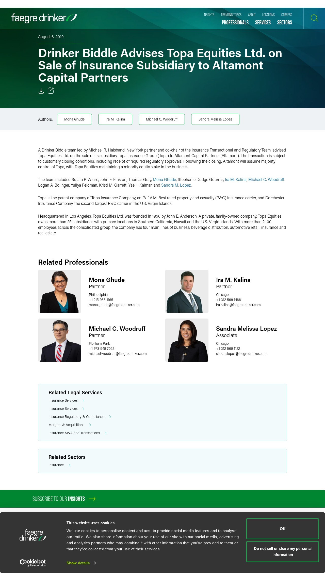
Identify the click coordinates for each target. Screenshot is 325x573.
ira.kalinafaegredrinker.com (238, 304)
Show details (78, 563)
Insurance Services (62, 400)
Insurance (56, 464)
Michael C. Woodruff (161, 119)
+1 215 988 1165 (101, 299)
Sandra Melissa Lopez (215, 119)
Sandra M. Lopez (176, 185)
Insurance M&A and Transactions (74, 432)
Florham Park (99, 343)
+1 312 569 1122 (228, 348)
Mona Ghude (74, 119)
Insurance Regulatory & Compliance (76, 416)
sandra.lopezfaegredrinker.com (241, 353)
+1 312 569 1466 (228, 299)
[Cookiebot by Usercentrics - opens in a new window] (33, 563)
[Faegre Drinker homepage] (44, 18)
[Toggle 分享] (51, 91)
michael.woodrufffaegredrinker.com (118, 353)
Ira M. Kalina (115, 119)
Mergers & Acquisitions (66, 424)
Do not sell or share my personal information (283, 551)
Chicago (222, 294)
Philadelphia (98, 294)
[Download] (41, 91)
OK (283, 528)
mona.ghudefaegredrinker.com (114, 304)
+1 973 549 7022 (101, 348)
